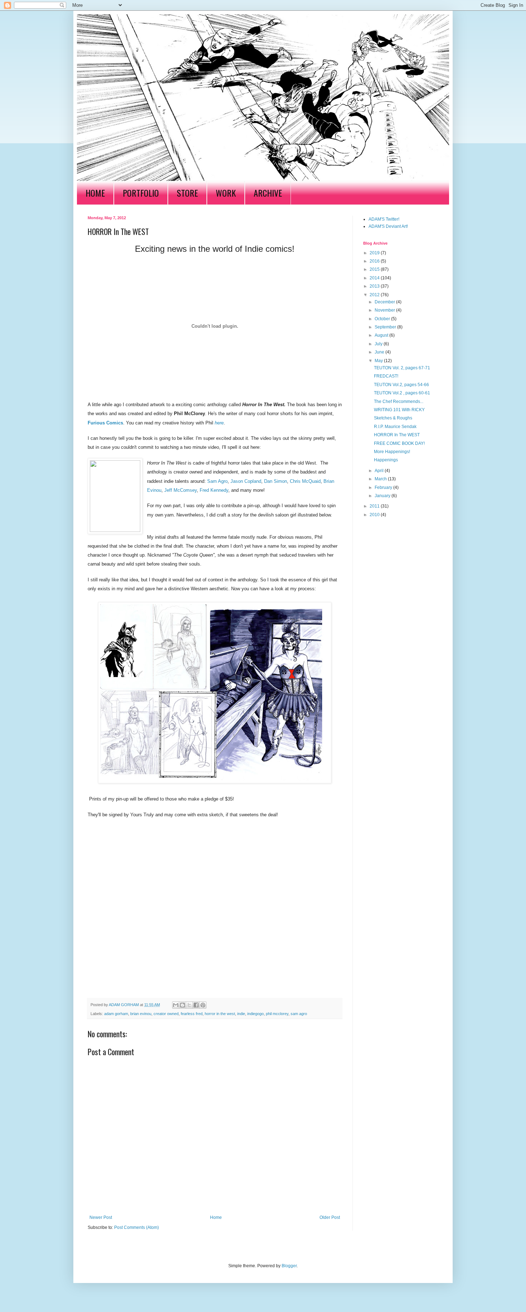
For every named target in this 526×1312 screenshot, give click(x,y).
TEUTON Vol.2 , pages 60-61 (402, 392)
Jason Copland (245, 481)
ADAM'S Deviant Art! (388, 226)
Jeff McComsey (180, 490)
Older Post (330, 1217)
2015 (375, 269)
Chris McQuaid (305, 481)
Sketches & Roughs (393, 417)
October (383, 318)
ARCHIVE (268, 192)
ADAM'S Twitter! (384, 219)
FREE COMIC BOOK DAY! (399, 443)
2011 (375, 506)
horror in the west (220, 1013)
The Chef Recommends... (398, 401)
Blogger (289, 1265)
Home (216, 1217)
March (381, 478)
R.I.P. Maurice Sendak (395, 426)
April (380, 470)
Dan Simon (275, 481)
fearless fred (192, 1013)
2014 (375, 277)
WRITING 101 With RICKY (399, 409)
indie (241, 1013)
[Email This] (175, 1005)
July (379, 343)
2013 (375, 286)
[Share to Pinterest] (202, 1005)
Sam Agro (217, 481)
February (384, 487)
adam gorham (116, 1013)
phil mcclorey (277, 1013)
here (219, 423)
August (382, 335)
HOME (95, 192)
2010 (375, 514)
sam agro (299, 1013)
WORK (226, 192)
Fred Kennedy (214, 490)
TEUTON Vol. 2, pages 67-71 (402, 367)
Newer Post (100, 1217)
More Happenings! (392, 451)
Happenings (386, 459)
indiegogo (255, 1013)
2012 (375, 294)
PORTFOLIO (141, 192)
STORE (187, 192)
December (385, 301)
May (379, 360)
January (383, 495)
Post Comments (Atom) (136, 1227)
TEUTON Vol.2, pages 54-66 (401, 384)
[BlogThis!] (182, 1005)
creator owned (166, 1013)
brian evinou (140, 1013)
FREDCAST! (386, 376)
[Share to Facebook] (196, 1005)
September (386, 327)
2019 (375, 252)
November (385, 310)
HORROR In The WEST (397, 434)
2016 (375, 261)
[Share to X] (189, 1005)
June (380, 352)
